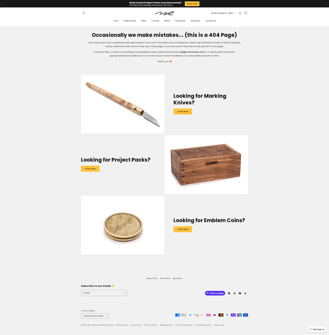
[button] (84, 13)
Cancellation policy (203, 325)
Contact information (184, 325)
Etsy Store (165, 278)
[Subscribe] (124, 293)
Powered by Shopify (106, 325)
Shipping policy (166, 325)
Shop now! (192, 3)
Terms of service (151, 325)
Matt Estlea (92, 325)
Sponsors (177, 278)
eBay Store (152, 278)
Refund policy (122, 325)
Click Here (182, 111)
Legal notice (219, 325)
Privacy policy (136, 325)
